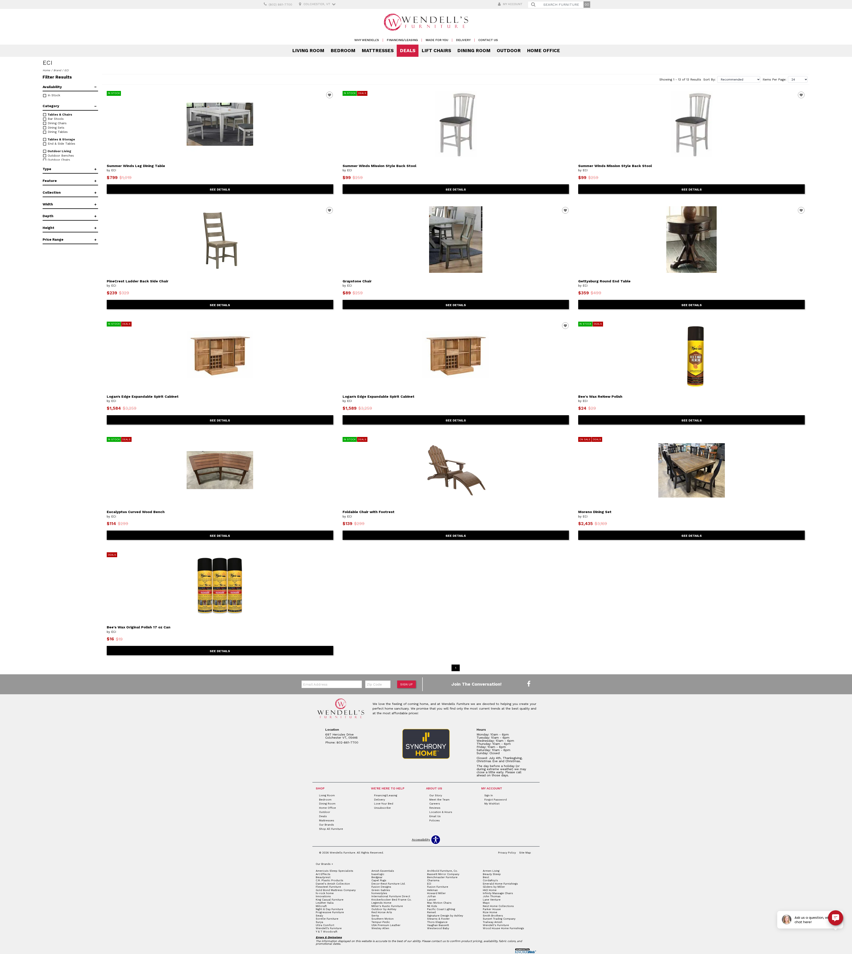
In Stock (53, 95)
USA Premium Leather (385, 925)
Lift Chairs (436, 50)
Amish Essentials (382, 870)
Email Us (435, 816)
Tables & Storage (61, 139)
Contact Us (488, 40)
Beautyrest (323, 877)
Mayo (486, 902)
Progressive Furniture (330, 912)
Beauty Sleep (492, 874)
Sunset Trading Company (499, 918)
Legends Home (381, 902)
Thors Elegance (437, 922)
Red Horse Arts (381, 912)
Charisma (433, 880)
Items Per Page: (774, 79)
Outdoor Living (59, 151)
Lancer (431, 899)
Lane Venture (492, 899)
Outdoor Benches (60, 155)
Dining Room (474, 50)
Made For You (437, 40)
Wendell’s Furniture (329, 928)
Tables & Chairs (59, 114)
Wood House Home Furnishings (503, 928)
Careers (434, 803)
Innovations (323, 896)
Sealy (319, 915)
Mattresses (378, 50)
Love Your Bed (383, 803)
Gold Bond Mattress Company (336, 890)
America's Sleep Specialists (334, 870)
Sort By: (709, 79)
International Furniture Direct (390, 896)
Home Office (543, 50)
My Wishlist (491, 803)
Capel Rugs (378, 880)
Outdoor (509, 50)
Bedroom (343, 50)
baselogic (377, 874)
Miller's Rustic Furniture (387, 906)
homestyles (379, 893)
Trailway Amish (492, 922)
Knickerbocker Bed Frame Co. (391, 899)
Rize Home (490, 912)
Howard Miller (436, 893)
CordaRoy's (490, 880)
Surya (319, 922)
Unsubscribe (382, 807)
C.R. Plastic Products (329, 880)
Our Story (435, 795)
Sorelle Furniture (327, 918)
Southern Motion (382, 918)
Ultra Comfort (325, 925)
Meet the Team (439, 799)
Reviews (434, 807)
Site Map (525, 852)
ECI (429, 883)
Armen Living (491, 870)
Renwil (431, 912)
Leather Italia (324, 902)
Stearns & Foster (438, 918)
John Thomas (492, 896)
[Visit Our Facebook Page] (528, 684)
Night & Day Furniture (329, 909)
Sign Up (406, 684)
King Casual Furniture (329, 899)
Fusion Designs (381, 886)
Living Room (308, 50)
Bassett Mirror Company (443, 874)
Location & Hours (440, 812)
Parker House (492, 909)
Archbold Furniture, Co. (442, 870)
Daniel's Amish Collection (333, 883)
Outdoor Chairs (58, 159)
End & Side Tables (61, 143)
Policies (434, 820)
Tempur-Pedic (380, 922)
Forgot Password (495, 799)
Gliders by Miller (494, 886)
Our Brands (326, 824)
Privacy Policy (507, 852)
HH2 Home (490, 890)
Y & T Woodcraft (326, 931)
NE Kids (432, 906)
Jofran (431, 896)
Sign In (488, 795)
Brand (57, 70)
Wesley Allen (380, 928)
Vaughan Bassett (438, 925)
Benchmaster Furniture (442, 877)
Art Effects (323, 874)
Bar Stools (55, 118)
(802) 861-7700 (280, 4)
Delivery (463, 40)
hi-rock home (325, 893)
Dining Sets (55, 127)
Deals (407, 50)
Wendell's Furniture (496, 925)
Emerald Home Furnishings (500, 883)
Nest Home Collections (498, 906)
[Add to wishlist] (329, 95)
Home (46, 70)
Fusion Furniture (437, 886)
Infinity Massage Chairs (498, 893)
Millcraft (321, 906)
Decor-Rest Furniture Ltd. (388, 883)
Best (486, 877)
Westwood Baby (438, 928)
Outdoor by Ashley (383, 909)
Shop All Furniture (331, 828)
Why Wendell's (366, 40)
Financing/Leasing (402, 40)
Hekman (432, 890)
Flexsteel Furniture (328, 886)
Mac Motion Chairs (439, 902)
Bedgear (377, 877)
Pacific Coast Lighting (441, 909)
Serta (375, 915)
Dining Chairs (57, 123)
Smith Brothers (493, 915)
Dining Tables (57, 132)
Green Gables (380, 890)
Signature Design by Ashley (445, 915)
